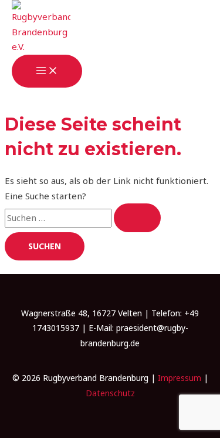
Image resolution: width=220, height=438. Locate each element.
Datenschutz (110, 393)
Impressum (179, 377)
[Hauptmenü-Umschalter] (47, 71)
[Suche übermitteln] (137, 217)
